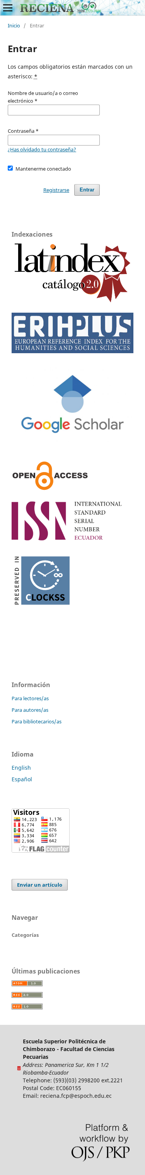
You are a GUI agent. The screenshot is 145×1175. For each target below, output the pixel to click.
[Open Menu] (7, 7)
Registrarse (56, 189)
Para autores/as (30, 709)
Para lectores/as (30, 698)
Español (22, 779)
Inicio (14, 25)
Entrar (87, 190)
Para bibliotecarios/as (36, 721)
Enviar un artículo (39, 884)
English (21, 767)
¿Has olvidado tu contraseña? (42, 149)
